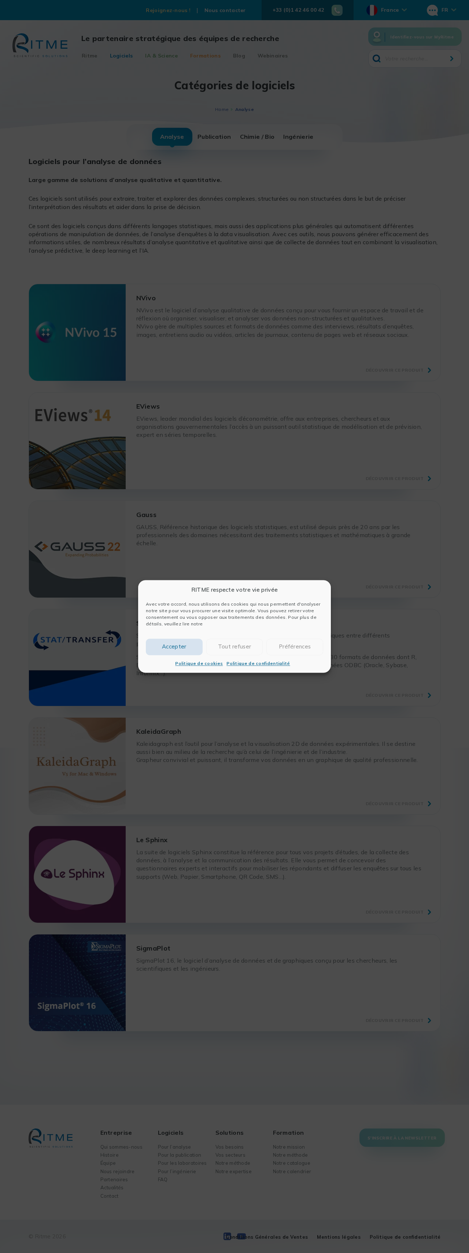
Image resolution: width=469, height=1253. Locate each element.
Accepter (174, 646)
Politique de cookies (199, 663)
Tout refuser (234, 646)
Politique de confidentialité (258, 663)
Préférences (295, 646)
